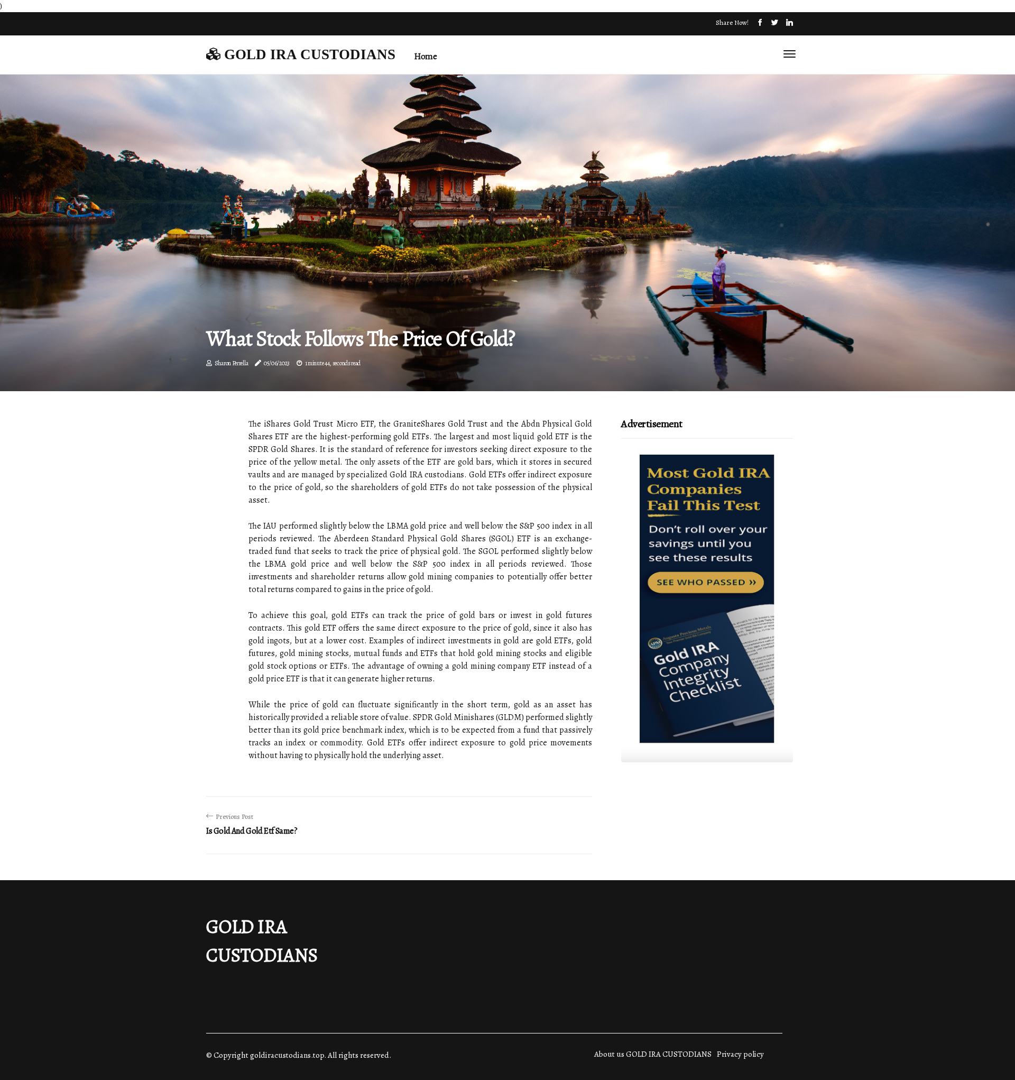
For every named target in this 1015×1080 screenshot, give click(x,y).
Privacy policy (740, 1054)
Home (425, 56)
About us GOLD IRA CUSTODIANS (653, 1054)
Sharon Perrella (231, 363)
